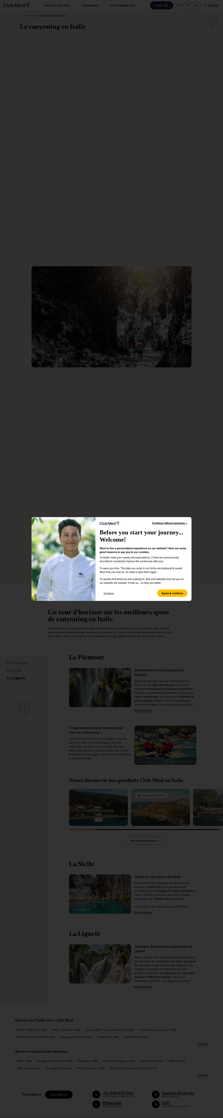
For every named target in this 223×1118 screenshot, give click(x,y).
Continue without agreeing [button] (169, 523)
